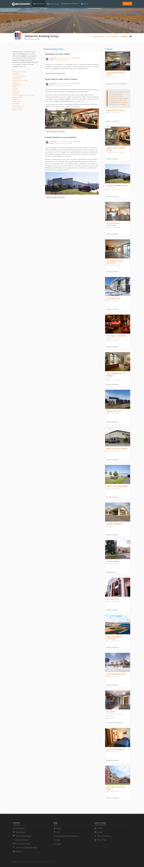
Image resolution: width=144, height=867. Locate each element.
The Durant (111, 712)
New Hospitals (17, 108)
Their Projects (53, 4)
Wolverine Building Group (65, 58)
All (13, 70)
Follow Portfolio (112, 36)
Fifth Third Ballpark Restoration (114, 637)
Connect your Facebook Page (26, 847)
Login (57, 840)
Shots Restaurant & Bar (115, 674)
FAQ (56, 832)
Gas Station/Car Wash (20, 80)
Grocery (15, 82)
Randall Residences (114, 524)
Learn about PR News (22, 844)
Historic (15, 89)
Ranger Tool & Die (113, 411)
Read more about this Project (55, 73)
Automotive (16, 74)
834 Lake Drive (112, 599)
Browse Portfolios (20, 840)
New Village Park (113, 298)
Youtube (100, 828)
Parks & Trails (17, 110)
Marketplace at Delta (61, 60)
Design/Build (16, 78)
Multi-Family (16, 101)
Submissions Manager (70, 3)
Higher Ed (15, 86)
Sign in (127, 3)
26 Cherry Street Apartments (113, 224)
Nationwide (16, 105)
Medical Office (17, 97)
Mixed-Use (16, 99)
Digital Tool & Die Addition (117, 486)
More (84, 4)
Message (124, 36)
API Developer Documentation (66, 836)
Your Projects (39, 3)
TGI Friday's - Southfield (116, 336)
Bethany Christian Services (63, 143)
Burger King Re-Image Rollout (64, 85)
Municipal (15, 103)
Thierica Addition (113, 561)
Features (17, 851)
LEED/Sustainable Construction (23, 95)
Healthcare (16, 84)
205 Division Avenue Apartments (114, 262)
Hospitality (16, 91)
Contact (98, 832)
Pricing (57, 828)
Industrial (15, 93)
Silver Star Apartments (115, 749)
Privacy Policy (100, 840)
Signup (57, 844)
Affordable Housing (19, 72)
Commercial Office (19, 76)
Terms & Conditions (102, 836)
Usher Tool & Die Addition (116, 449)
